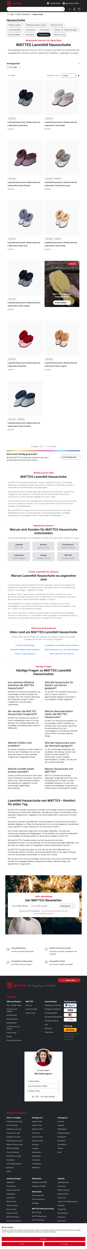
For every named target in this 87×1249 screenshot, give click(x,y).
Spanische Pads (37, 1129)
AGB (46, 1024)
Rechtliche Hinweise (51, 1021)
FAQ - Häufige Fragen (14, 1005)
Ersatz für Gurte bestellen (12, 1010)
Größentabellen (12, 1023)
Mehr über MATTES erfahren (62, 654)
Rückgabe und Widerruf (53, 1009)
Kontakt (9, 1036)
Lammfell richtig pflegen (25, 645)
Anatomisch (61, 1141)
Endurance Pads (37, 1141)
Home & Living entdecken (25, 654)
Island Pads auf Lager (14, 1156)
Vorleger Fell (62, 1209)
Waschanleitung (12, 1019)
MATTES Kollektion (13, 1148)
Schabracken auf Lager (14, 1121)
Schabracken (11, 1186)
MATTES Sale (36, 1212)
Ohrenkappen (36, 1164)
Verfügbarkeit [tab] (13, 63)
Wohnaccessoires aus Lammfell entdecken (62, 649)
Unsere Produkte (31, 1009)
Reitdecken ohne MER (39, 1182)
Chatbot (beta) (11, 1033)
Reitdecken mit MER (38, 1186)
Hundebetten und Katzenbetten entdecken (62, 645)
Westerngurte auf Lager (14, 1141)
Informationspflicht (51, 1013)
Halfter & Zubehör (64, 1190)
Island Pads (36, 1133)
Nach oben (70, 980)
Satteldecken (11, 1194)
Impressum (48, 1028)
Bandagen (10, 1167)
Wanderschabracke (13, 1190)
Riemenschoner (57, 25)
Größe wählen (61, 303)
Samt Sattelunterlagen (14, 1164)
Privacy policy (81, 1226)
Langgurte (35, 1148)
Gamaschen (36, 1160)
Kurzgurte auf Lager (13, 1133)
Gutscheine (29, 35)
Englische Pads (37, 1121)
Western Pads (36, 1125)
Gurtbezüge (44, 30)
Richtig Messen (12, 1015)
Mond (59, 1152)
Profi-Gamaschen (38, 1195)
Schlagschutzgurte (64, 1133)
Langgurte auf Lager (13, 1137)
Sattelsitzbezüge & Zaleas (36, 25)
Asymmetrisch (62, 1144)
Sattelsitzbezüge (63, 1182)
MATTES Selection (38, 1220)
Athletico (60, 1148)
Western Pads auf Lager (15, 1144)
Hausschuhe (44, 35)
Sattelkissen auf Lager (14, 1129)
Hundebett (61, 1205)
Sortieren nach (53, 75)
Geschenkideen (14, 35)
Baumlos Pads (11, 1209)
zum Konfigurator (69, 457)
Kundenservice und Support (13, 1028)
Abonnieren (66, 906)
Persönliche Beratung (14, 1040)
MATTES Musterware (39, 1216)
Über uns (29, 1005)
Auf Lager (16, 67)
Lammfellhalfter (14, 30)
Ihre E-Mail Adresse (20, 906)
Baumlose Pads (37, 1137)
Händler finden (31, 1013)
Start (12, 14)
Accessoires (30, 30)
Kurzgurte (35, 1144)
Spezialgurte (36, 1156)
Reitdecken (36, 1167)
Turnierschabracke (13, 1152)
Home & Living (59, 35)
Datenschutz (49, 1032)
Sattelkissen (11, 1182)
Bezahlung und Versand (53, 1005)
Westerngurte (36, 1152)
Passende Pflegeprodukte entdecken (25, 649)
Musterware (11, 1160)
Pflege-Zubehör (14, 25)
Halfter (9, 1171)
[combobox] (36, 9)
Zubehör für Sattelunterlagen (65, 30)
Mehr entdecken (23, 14)
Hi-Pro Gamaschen (38, 1199)
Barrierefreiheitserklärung (53, 1017)
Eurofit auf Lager (12, 1125)
